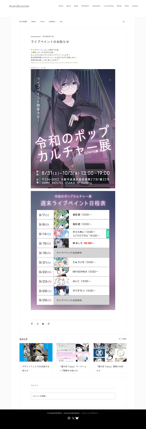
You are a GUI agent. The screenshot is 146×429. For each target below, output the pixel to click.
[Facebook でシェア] (32, 324)
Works (33, 22)
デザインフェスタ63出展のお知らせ (35, 368)
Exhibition (52, 22)
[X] (73, 418)
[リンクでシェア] (49, 324)
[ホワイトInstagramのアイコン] (69, 418)
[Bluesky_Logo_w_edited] (77, 418)
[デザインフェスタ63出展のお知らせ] (36, 352)
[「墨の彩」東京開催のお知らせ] (110, 352)
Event (42, 22)
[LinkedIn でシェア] (43, 324)
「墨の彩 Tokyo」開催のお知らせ (109, 368)
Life (61, 22)
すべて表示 (123, 339)
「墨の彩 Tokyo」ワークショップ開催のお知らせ (72, 368)
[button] (85, 6)
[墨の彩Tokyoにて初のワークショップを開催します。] (73, 352)
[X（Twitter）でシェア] (37, 324)
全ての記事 (23, 22)
